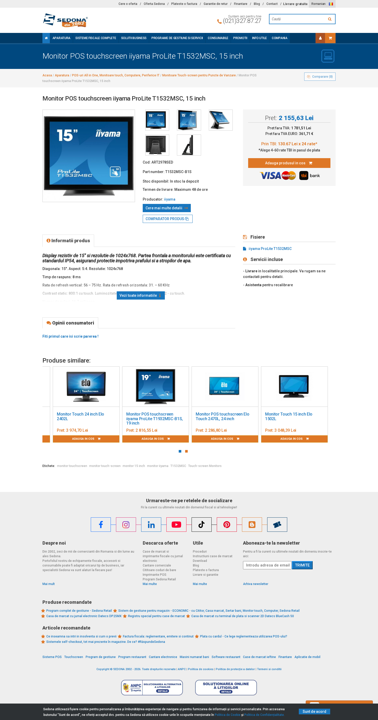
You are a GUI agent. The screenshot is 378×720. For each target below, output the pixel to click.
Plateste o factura (184, 4)
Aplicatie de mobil (307, 657)
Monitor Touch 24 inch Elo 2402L (80, 416)
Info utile (259, 38)
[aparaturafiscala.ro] (88, 20)
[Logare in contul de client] (320, 38)
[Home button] (46, 38)
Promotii (240, 38)
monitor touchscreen (72, 466)
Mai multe (150, 584)
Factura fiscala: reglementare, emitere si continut (158, 636)
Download (200, 561)
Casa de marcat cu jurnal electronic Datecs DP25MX (84, 616)
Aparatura (61, 38)
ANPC (182, 669)
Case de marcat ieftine (259, 657)
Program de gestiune (101, 657)
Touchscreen (73, 657)
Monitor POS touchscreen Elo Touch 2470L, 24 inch (222, 416)
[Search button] (330, 19)
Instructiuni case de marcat (212, 556)
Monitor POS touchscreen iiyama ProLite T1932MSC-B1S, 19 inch (154, 419)
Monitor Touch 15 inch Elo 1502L (288, 416)
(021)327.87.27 (242, 20)
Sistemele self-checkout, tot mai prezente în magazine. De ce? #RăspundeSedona (105, 642)
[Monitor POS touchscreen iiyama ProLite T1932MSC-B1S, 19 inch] (155, 387)
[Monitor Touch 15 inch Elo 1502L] (294, 387)
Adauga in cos (83, 438)
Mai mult (48, 584)
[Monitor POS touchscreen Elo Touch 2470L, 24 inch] (225, 387)
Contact (272, 4)
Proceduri (200, 551)
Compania (279, 38)
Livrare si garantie (205, 575)
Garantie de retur (216, 4)
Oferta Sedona (154, 4)
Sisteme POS (52, 657)
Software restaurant (226, 657)
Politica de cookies (200, 669)
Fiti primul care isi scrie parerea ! (70, 336)
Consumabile (218, 38)
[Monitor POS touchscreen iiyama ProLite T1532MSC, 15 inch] (157, 120)
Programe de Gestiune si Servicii (177, 38)
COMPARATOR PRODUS (165, 219)
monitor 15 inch (134, 466)
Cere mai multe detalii (164, 208)
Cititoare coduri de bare (159, 570)
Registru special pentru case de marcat (156, 616)
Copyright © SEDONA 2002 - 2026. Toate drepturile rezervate (136, 669)
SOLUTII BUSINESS (134, 38)
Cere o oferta (128, 4)
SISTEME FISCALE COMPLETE (95, 38)
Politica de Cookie (227, 715)
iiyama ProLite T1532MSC (270, 249)
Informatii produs (70, 240)
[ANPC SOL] (226, 687)
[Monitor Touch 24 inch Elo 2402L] (86, 387)
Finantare (240, 4)
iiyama (169, 199)
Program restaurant (132, 657)
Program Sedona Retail (159, 579)
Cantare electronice (163, 657)
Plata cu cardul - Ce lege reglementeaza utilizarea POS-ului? (243, 636)
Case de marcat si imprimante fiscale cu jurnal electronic (163, 556)
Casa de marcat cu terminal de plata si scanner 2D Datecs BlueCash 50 (242, 616)
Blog (257, 4)
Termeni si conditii (269, 669)
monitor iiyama (157, 466)
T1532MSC (178, 466)
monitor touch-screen (105, 466)
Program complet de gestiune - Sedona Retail (79, 611)
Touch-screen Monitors (205, 466)
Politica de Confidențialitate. (264, 715)
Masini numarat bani (194, 657)
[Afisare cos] (330, 38)
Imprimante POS (154, 575)
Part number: (154, 172)
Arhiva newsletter (255, 584)
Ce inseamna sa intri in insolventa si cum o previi (81, 636)
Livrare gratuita (295, 4)
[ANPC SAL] (152, 687)
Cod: (147, 162)
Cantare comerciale (157, 565)
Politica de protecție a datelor (235, 669)
